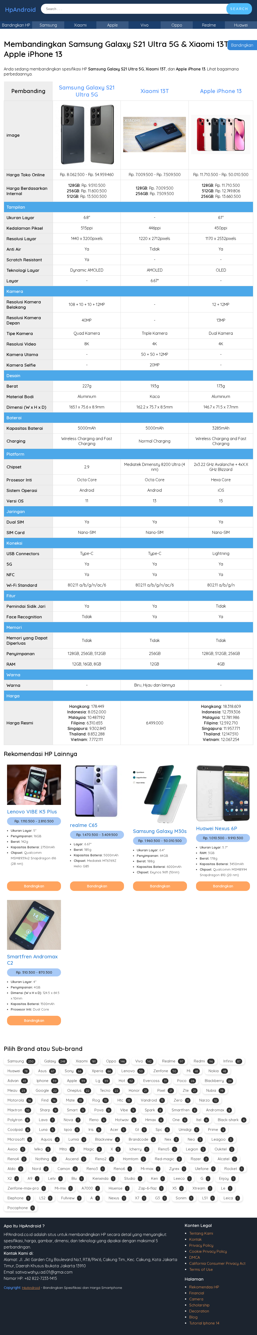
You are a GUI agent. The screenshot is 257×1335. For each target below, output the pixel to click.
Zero (181, 1100)
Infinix (231, 1061)
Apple (112, 25)
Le (226, 1188)
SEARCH (239, 9)
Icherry (139, 1149)
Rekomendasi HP (204, 1287)
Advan (17, 1080)
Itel (201, 1119)
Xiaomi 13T (155, 91)
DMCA (194, 1257)
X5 (177, 1188)
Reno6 (122, 1168)
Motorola (19, 1100)
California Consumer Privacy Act (217, 1263)
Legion (195, 1149)
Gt (140, 1129)
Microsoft (19, 1139)
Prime (216, 1129)
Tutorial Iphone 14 (204, 1323)
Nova (71, 1119)
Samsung (48, 25)
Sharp (48, 1110)
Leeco (182, 1178)
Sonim (184, 1198)
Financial (196, 1293)
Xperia (101, 1070)
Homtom (133, 1158)
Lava (46, 1119)
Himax (153, 1119)
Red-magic (167, 1158)
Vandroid (152, 1100)
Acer (117, 1129)
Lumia (77, 1139)
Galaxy (54, 1061)
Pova (102, 1110)
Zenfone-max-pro (26, 1188)
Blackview (106, 1139)
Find (48, 1100)
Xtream (201, 1188)
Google (46, 1090)
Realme (209, 25)
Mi (192, 1070)
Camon (66, 1168)
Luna (46, 1129)
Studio (132, 1178)
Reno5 (166, 1149)
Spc (162, 1129)
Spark (153, 1110)
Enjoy (226, 1178)
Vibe (127, 1110)
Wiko (41, 1149)
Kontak (195, 1239)
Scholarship (199, 1305)
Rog (99, 1100)
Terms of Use (201, 1269)
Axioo (16, 1149)
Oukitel (224, 1149)
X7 (140, 1198)
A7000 (90, 1188)
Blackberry (218, 1080)
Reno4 (16, 1158)
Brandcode (141, 1139)
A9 (33, 1178)
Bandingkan (242, 45)
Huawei (241, 25)
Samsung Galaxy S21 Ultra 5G (86, 91)
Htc (123, 1100)
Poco (185, 1080)
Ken (157, 1178)
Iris (94, 1129)
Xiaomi (80, 25)
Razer (199, 1158)
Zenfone (164, 1070)
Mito (66, 1149)
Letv (54, 1178)
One (179, 1119)
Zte (189, 1090)
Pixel (164, 1090)
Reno (97, 1119)
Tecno (109, 1090)
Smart (75, 1110)
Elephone (18, 1198)
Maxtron (18, 1110)
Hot (126, 1080)
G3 (160, 1198)
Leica (231, 1198)
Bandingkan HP (16, 25)
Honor (138, 1090)
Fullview (70, 1198)
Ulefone (204, 1168)
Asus (46, 1070)
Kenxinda (103, 1178)
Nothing (45, 1158)
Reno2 (103, 1158)
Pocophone (20, 1207)
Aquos (49, 1139)
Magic (92, 1149)
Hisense (118, 1188)
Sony (73, 1070)
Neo (194, 1139)
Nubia (214, 1090)
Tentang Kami (201, 1233)
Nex (171, 1139)
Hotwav (125, 1119)
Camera (196, 1299)
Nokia (217, 1070)
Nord (39, 1168)
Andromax (218, 1110)
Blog (193, 1317)
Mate (74, 1100)
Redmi (203, 1061)
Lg (102, 1080)
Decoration (199, 1311)
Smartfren (184, 1110)
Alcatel (226, 1158)
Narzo (208, 1100)
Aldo (15, 1168)
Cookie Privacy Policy (208, 1251)
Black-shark (231, 1119)
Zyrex (176, 1168)
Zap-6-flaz (150, 1188)
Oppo (176, 25)
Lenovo (132, 1070)
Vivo (145, 25)
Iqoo (71, 1129)
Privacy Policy (201, 1245)
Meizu (16, 1090)
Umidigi (188, 1129)
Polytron (18, 1119)
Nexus (116, 1198)
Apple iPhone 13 (221, 91)
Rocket (233, 1168)
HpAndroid (20, 9)
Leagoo (222, 1139)
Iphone (46, 1080)
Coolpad (18, 1129)
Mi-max (150, 1168)
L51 (207, 1198)
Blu (77, 1178)
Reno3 (95, 1168)
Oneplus (78, 1090)
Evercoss (155, 1080)
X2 (12, 1178)
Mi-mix (63, 1188)
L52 (45, 1198)
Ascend (75, 1158)
